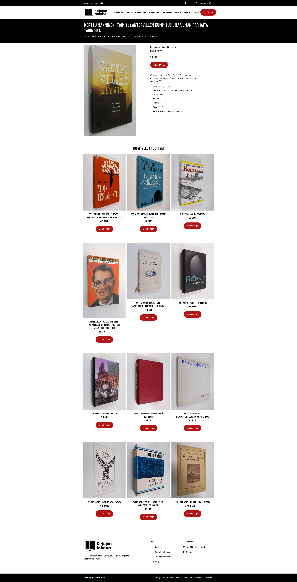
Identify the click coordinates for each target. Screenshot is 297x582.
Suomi (190, 3)
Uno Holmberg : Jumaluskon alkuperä (192, 502)
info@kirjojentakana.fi (203, 3)
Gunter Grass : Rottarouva (192, 214)
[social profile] (102, 3)
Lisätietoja (159, 65)
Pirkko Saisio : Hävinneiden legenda (104, 502)
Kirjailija (118, 12)
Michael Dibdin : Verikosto (104, 413)
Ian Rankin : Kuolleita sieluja (193, 302)
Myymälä (208, 12)
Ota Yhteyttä (191, 12)
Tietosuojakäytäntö (192, 577)
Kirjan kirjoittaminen (160, 12)
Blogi (178, 12)
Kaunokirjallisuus (136, 12)
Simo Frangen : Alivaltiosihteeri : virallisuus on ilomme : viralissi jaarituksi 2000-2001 (104, 324)
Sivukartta (207, 577)
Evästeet (178, 577)
